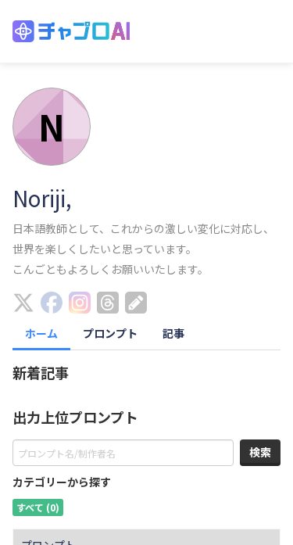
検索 (260, 452)
